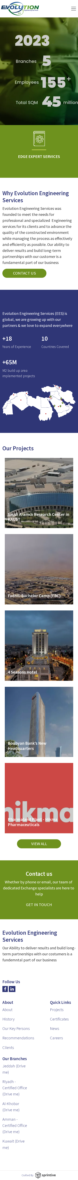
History (8, 1019)
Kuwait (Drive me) (13, 1144)
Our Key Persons (16, 1028)
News (54, 1028)
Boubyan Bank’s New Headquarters (27, 746)
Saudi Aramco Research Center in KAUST (38, 517)
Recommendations (18, 1038)
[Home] (20, 8)
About (7, 1009)
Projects (57, 1009)
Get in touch (39, 904)
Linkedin (12, 989)
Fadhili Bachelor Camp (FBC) (34, 595)
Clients (8, 1047)
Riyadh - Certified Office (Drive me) (14, 1088)
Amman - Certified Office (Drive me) (14, 1125)
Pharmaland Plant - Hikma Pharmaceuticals (32, 822)
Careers (56, 1038)
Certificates (59, 1019)
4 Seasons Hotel (22, 672)
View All (39, 843)
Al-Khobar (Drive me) (11, 1106)
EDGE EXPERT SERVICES (39, 156)
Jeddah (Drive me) (14, 1069)
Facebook (5, 989)
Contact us (24, 273)
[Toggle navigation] (73, 8)
